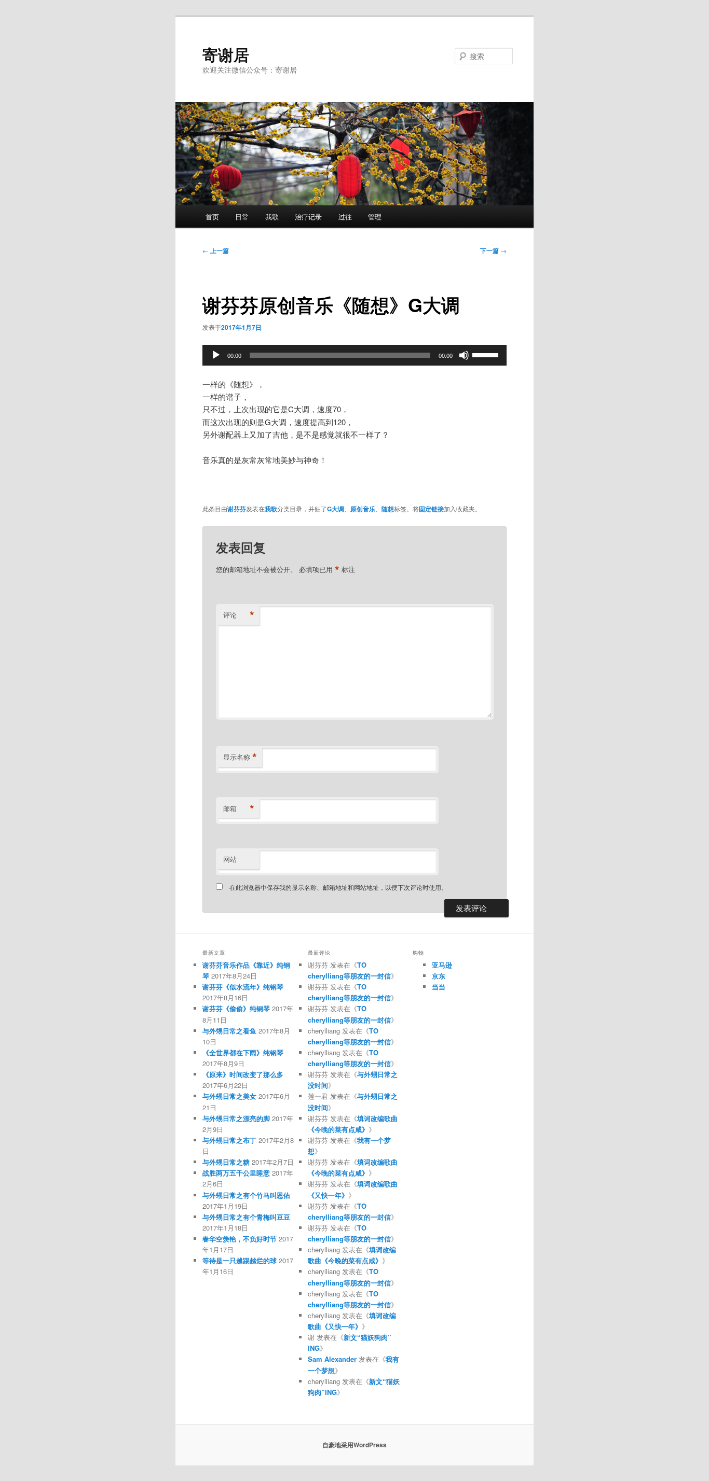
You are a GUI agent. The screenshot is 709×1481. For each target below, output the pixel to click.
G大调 (335, 508)
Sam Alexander (332, 1359)
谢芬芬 (236, 508)
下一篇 (493, 250)
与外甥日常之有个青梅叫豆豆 (246, 1217)
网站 (230, 859)
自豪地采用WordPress (354, 1444)
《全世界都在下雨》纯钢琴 (242, 1052)
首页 (212, 216)
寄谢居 (225, 54)
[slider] (486, 354)
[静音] (464, 355)
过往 (345, 216)
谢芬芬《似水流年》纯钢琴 (242, 986)
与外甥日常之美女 (229, 1096)
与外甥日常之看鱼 (229, 1031)
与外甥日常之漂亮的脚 (236, 1118)
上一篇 (215, 250)
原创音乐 (362, 508)
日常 (242, 216)
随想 (387, 508)
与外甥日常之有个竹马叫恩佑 (246, 1195)
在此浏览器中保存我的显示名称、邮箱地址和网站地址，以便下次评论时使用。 (338, 887)
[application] (354, 355)
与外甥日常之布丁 (229, 1140)
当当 (438, 986)
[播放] (216, 355)
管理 (374, 216)
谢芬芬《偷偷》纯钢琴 (236, 1008)
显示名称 (240, 757)
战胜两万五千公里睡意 (236, 1173)
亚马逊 (442, 965)
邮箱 (238, 808)
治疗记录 (308, 216)
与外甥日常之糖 (226, 1162)
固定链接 (431, 508)
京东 (438, 976)
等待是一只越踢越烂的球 (239, 1260)
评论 (238, 615)
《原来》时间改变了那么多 (242, 1074)
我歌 (272, 216)
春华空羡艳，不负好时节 (239, 1239)
